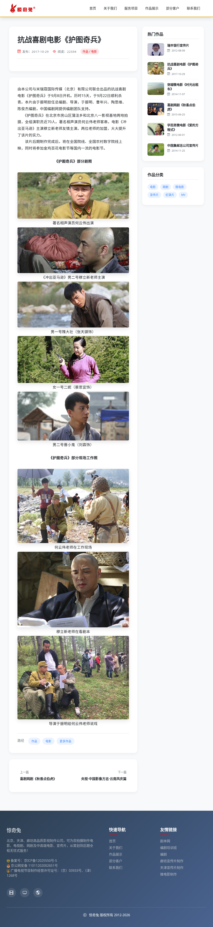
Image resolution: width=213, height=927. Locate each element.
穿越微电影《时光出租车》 (182, 86)
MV (183, 195)
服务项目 (131, 8)
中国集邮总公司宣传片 (182, 145)
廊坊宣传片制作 (171, 861)
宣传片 (154, 195)
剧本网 (165, 841)
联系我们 (193, 8)
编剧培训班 (168, 847)
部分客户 (172, 8)
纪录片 (170, 195)
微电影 (179, 187)
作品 (34, 741)
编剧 (163, 854)
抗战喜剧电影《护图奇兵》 (182, 66)
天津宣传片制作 (171, 867)
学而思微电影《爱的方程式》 (182, 127)
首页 (92, 8)
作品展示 (152, 8)
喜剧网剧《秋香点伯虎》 (181, 107)
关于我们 (110, 8)
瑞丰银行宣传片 (178, 45)
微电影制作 (168, 874)
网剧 (165, 187)
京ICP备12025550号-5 (40, 860)
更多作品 (65, 741)
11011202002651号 (43, 865)
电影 (48, 741)
